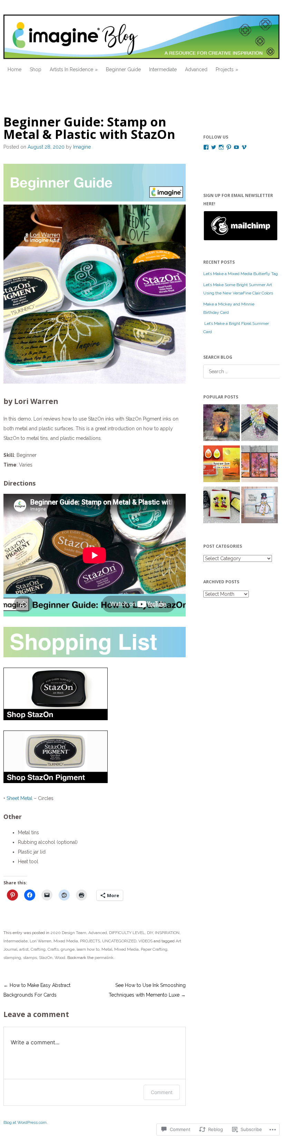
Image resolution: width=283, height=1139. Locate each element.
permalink (104, 957)
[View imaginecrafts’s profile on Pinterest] (229, 147)
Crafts (53, 949)
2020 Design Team (68, 932)
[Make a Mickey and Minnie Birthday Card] (221, 506)
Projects (225, 69)
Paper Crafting (154, 949)
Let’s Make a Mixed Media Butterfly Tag (240, 273)
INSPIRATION (167, 932)
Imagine (82, 147)
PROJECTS (90, 941)
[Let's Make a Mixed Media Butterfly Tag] (259, 424)
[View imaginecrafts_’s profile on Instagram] (221, 147)
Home (14, 69)
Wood (60, 957)
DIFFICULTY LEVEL (127, 932)
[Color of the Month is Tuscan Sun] (221, 465)
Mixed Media (65, 941)
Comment (162, 1092)
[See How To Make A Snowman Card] (259, 506)
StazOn (45, 957)
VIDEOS (145, 941)
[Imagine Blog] (141, 37)
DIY (150, 932)
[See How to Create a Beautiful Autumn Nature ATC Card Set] (259, 465)
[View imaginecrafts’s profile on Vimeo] (244, 147)
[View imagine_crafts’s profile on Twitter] (213, 147)
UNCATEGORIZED (119, 941)
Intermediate (163, 69)
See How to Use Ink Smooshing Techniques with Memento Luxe (147, 990)
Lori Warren (40, 941)
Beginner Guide (123, 69)
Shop (35, 69)
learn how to (88, 949)
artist (24, 949)
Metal (106, 949)
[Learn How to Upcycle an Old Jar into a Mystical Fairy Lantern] (221, 424)
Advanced (196, 69)
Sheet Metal (19, 798)
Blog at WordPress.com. (25, 1122)
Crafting (38, 949)
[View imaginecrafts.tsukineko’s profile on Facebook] (206, 147)
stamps (30, 957)
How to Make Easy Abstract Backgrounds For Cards (36, 990)
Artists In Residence (71, 69)
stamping (12, 957)
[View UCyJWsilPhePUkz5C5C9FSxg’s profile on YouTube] (236, 147)
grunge (68, 949)
